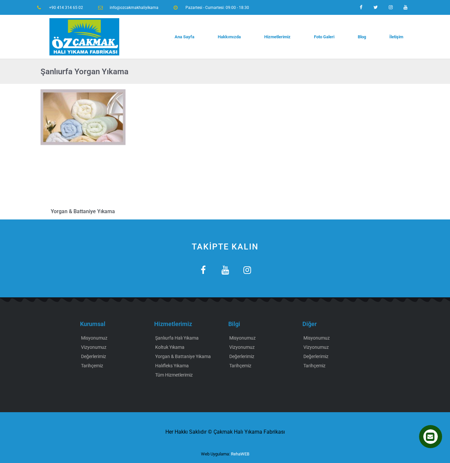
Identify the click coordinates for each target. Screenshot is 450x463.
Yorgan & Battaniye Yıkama (83, 211)
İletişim (396, 36)
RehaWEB (240, 453)
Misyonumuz (94, 338)
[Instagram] (390, 7)
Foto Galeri (324, 36)
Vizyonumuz (93, 347)
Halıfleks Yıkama (172, 365)
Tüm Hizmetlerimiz (174, 375)
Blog (362, 36)
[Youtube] (405, 7)
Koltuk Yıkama (169, 347)
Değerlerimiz (93, 356)
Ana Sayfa (184, 36)
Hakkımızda (229, 36)
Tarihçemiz (92, 365)
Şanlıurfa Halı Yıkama (177, 338)
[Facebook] (361, 7)
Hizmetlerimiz (277, 36)
